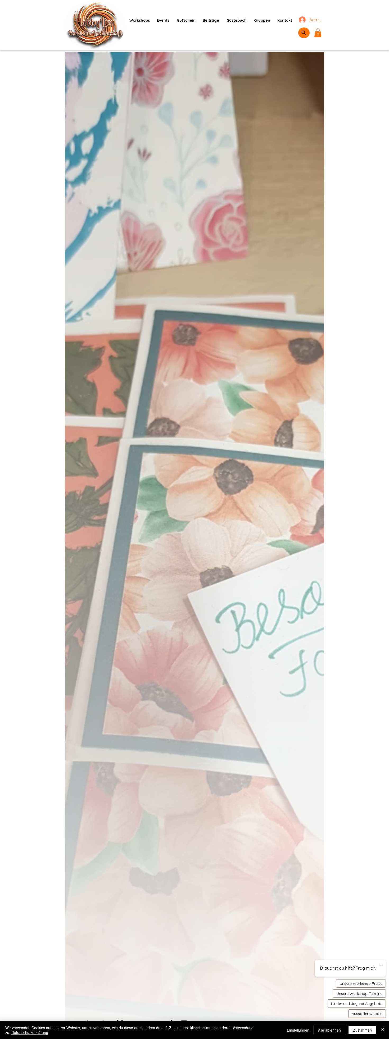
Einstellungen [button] (298, 1030)
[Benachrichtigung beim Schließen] (381, 964)
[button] (318, 32)
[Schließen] (382, 1030)
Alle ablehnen (329, 1030)
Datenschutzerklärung (29, 1032)
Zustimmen (362, 1030)
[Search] (304, 33)
